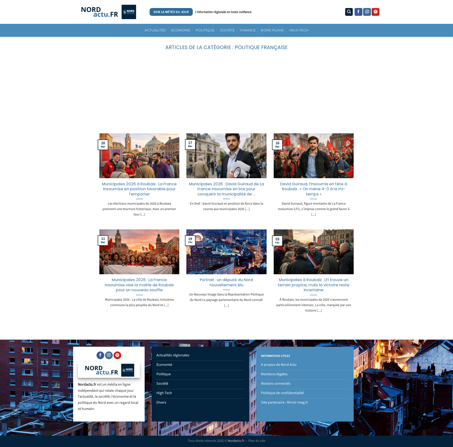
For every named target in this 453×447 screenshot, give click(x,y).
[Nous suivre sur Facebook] (358, 12)
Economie (180, 30)
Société (227, 30)
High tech (299, 30)
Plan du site (256, 440)
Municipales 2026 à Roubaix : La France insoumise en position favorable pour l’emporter (139, 189)
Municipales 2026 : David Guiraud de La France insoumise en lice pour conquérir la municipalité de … (226, 189)
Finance (248, 30)
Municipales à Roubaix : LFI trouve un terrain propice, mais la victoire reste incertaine (313, 285)
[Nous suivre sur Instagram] (367, 12)
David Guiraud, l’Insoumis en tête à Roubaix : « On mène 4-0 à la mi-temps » (313, 189)
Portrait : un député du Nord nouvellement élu (226, 282)
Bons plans (272, 30)
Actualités (155, 30)
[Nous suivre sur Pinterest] (375, 12)
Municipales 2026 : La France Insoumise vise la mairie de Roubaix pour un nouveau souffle (139, 285)
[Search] (349, 12)
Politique (205, 30)
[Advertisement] (226, 98)
